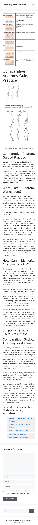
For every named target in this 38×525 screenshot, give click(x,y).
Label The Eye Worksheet (18, 434)
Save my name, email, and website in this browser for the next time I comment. (19, 492)
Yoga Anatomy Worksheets (18, 438)
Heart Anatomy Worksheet (18, 430)
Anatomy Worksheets (14, 4)
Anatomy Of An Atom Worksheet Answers (20, 420)
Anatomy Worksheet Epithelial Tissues (19, 426)
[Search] (31, 511)
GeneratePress (19, 522)
